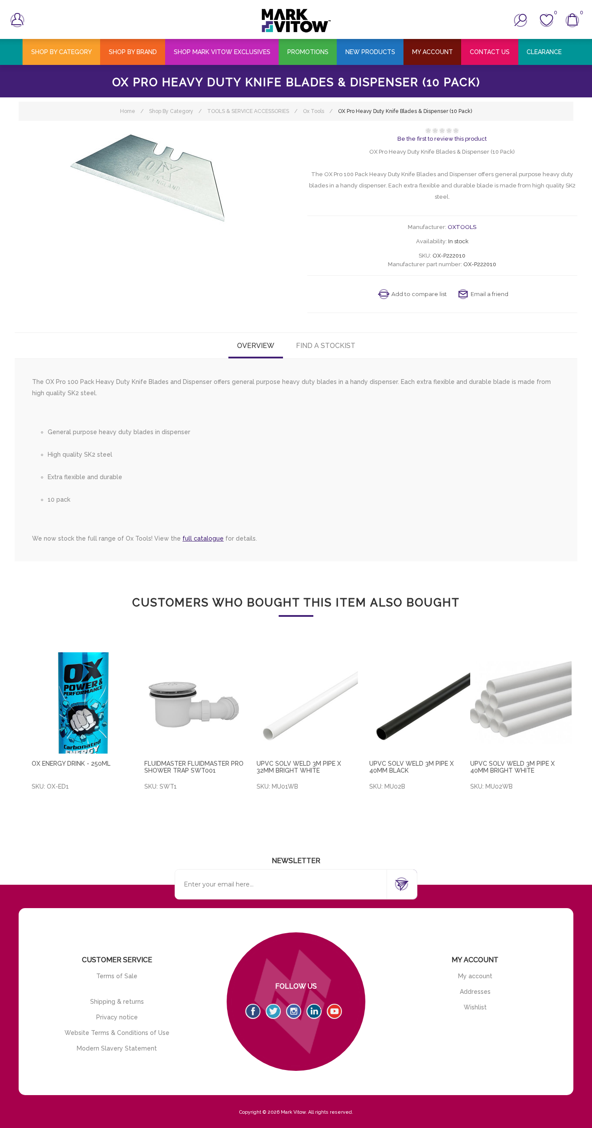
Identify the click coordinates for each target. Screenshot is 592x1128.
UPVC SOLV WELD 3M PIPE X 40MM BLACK (411, 767)
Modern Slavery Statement (117, 1048)
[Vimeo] (314, 1011)
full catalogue (203, 538)
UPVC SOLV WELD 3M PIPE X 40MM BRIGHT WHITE (512, 767)
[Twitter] (273, 1011)
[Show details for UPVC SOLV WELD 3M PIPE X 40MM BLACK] (420, 703)
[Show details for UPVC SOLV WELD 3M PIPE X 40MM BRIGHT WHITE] (521, 703)
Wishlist (475, 1007)
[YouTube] (334, 1011)
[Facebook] (252, 1011)
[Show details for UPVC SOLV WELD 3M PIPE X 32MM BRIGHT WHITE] (307, 703)
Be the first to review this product (442, 138)
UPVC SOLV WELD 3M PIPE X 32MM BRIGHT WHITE (299, 767)
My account (475, 976)
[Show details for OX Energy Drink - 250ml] (82, 703)
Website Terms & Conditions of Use (117, 1032)
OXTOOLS (462, 227)
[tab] (255, 345)
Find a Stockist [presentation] (325, 346)
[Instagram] (293, 1011)
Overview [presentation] (255, 346)
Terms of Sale (116, 976)
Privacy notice (117, 1017)
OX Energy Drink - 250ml (71, 763)
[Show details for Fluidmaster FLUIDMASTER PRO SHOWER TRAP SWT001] (195, 703)
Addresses (475, 991)
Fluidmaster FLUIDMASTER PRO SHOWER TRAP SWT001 (194, 767)
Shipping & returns (117, 1001)
